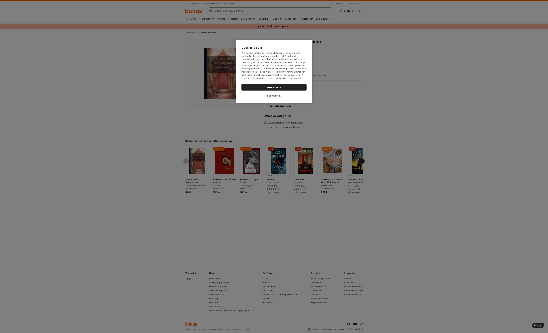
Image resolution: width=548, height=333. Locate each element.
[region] (274, 71)
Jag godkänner (274, 87)
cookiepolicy (295, 78)
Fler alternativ (274, 95)
